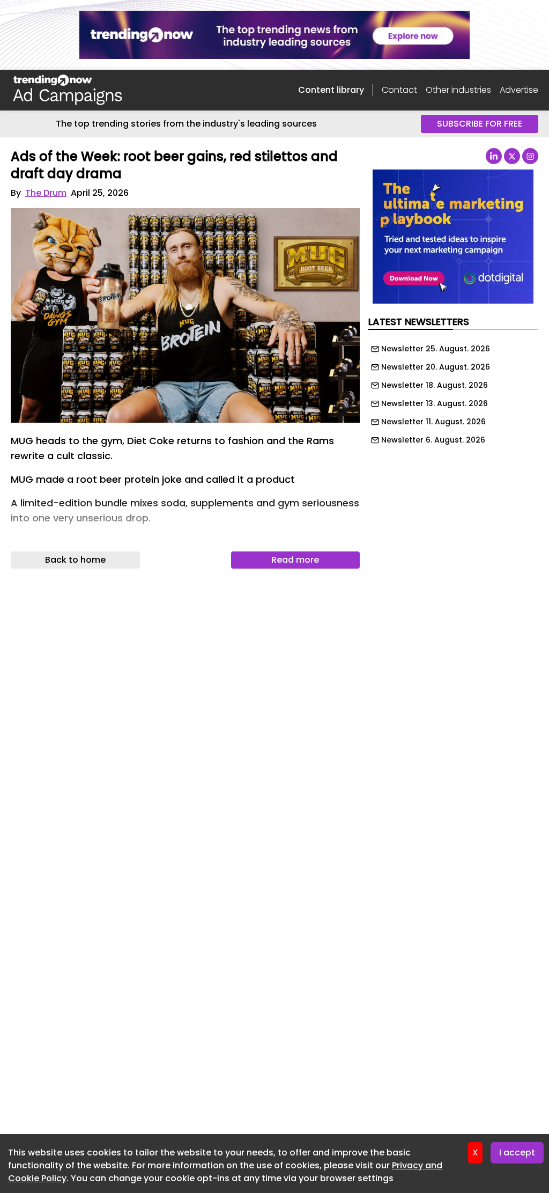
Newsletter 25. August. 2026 (435, 348)
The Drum (45, 193)
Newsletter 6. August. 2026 (433, 440)
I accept (517, 1152)
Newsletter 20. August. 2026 (435, 367)
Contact (399, 90)
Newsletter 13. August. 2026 (434, 403)
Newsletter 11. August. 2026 (433, 421)
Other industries (458, 90)
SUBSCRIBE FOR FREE (479, 123)
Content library (331, 90)
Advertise (519, 90)
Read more (295, 560)
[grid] (453, 391)
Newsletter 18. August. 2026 (434, 385)
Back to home (75, 560)
